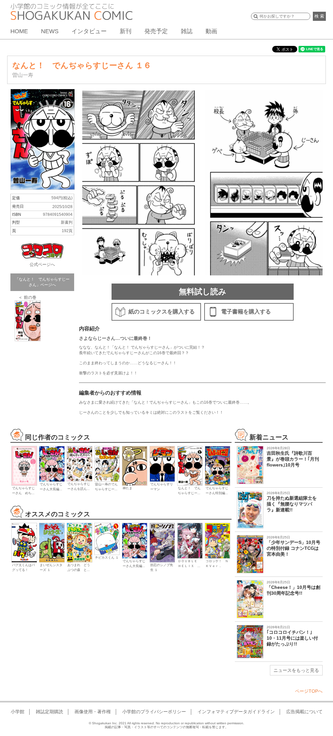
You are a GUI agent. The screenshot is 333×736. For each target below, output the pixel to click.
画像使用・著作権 (92, 711)
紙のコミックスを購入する (161, 312)
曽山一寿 (22, 75)
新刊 (125, 31)
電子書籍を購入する (246, 312)
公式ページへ (42, 264)
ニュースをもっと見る (296, 670)
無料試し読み (202, 291)
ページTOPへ (309, 691)
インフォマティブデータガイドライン (236, 711)
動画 (211, 31)
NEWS (50, 31)
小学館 (17, 711)
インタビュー (89, 31)
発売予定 (156, 31)
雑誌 (187, 31)
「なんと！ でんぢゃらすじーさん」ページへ (42, 282)
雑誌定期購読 (49, 711)
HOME (19, 31)
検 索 (319, 16)
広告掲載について (304, 711)
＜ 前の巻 (27, 297)
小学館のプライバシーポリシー (154, 711)
